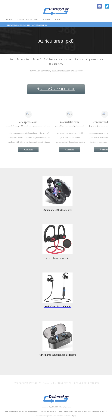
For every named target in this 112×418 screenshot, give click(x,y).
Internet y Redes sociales (27, 19)
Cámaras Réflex (49, 383)
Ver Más (29, 149)
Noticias (46, 19)
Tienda (57, 19)
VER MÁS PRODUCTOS (57, 89)
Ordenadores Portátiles (26, 382)
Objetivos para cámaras (85, 382)
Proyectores (63, 382)
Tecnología (7, 19)
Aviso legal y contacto (65, 407)
